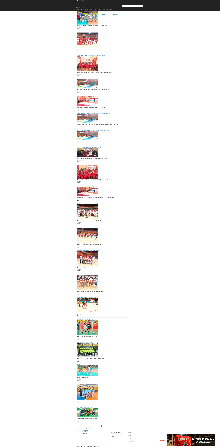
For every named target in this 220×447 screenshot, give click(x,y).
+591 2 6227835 (114, 437)
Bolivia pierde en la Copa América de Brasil (85, 319)
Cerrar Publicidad (163, 440)
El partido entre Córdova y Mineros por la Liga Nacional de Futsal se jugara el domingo (93, 130)
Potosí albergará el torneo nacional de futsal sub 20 (86, 297)
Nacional (86, 9)
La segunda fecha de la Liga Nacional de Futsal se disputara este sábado (90, 78)
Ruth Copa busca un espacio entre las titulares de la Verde (88, 342)
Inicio (78, 9)
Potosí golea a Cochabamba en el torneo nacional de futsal (88, 250)
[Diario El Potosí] (98, 0)
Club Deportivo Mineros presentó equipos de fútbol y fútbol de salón (89, 164)
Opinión (104, 9)
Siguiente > (111, 425)
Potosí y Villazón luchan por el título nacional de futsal (87, 227)
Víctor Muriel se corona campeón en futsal (85, 407)
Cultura (95, 9)
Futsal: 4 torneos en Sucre (82, 364)
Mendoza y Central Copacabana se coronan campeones (87, 383)
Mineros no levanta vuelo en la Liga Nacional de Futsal (87, 32)
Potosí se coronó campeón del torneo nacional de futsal (87, 203)
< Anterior (92, 425)
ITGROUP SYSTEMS (96, 446)
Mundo (90, 9)
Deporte (99, 9)
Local (82, 9)
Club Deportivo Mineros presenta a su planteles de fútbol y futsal (89, 147)
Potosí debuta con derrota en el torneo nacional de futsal (87, 274)
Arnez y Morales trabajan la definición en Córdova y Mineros (88, 95)
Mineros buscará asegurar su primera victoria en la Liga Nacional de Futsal (91, 55)
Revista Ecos (109, 9)
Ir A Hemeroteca (132, 13)
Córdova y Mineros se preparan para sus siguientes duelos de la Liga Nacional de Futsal (93, 113)
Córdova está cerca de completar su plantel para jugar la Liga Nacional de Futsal (92, 186)
